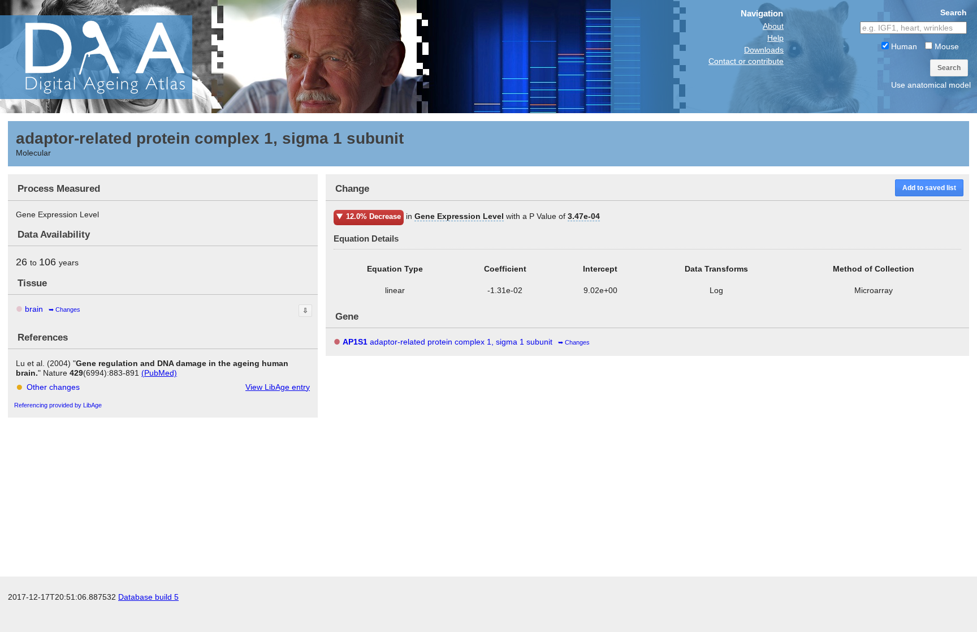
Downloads (764, 49)
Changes (67, 309)
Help (775, 37)
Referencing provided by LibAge (58, 405)
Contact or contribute (746, 61)
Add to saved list (929, 188)
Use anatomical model (931, 84)
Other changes (53, 387)
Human (903, 46)
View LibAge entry (277, 387)
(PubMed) (159, 372)
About (773, 26)
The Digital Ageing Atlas (113, 56)
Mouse (945, 46)
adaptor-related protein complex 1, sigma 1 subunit (447, 341)
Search (949, 68)
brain (34, 308)
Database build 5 (148, 596)
